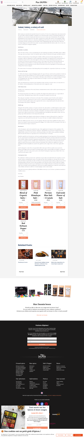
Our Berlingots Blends (20, 368)
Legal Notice (32, 382)
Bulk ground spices (20, 366)
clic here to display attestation (54, 395)
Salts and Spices (46, 368)
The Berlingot (19, 382)
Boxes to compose (61, 366)
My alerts (59, 385)
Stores (44, 382)
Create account (60, 384)
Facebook (45, 384)
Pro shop (45, 381)
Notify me (36, 204)
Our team (18, 387)
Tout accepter (78, 435)
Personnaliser (60, 435)
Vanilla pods (32, 370)
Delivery (31, 381)
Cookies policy (32, 385)
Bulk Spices (31, 366)
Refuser (69, 435)
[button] (81, 2)
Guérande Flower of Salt (60, 195)
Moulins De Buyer (46, 366)
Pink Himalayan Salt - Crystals (36, 196)
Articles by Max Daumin (41, 29)
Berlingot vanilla (19, 372)
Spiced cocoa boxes (61, 367)
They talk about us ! (20, 384)
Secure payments (33, 387)
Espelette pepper (20, 370)
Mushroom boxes (60, 370)
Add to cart (23, 207)
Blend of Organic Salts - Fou (23, 196)
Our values (18, 385)
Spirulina (31, 371)
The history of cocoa (22, 262)
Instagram (45, 385)
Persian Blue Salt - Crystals (48, 195)
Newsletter (45, 388)
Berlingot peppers (20, 371)
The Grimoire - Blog (20, 388)
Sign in (58, 382)
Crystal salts (46, 370)
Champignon (19, 375)
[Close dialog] (48, 407)
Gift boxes (59, 368)
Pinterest (45, 387)
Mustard (31, 367)
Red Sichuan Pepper (23, 226)
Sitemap (31, 388)
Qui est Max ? (19, 381)
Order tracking (60, 381)
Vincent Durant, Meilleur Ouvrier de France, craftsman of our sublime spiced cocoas (42, 264)
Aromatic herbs (19, 374)
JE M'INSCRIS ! (37, 428)
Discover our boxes (42, 315)
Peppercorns (46, 367)
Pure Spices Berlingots (21, 367)
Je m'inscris (42, 344)
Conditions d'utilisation (34, 384)
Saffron (31, 368)
